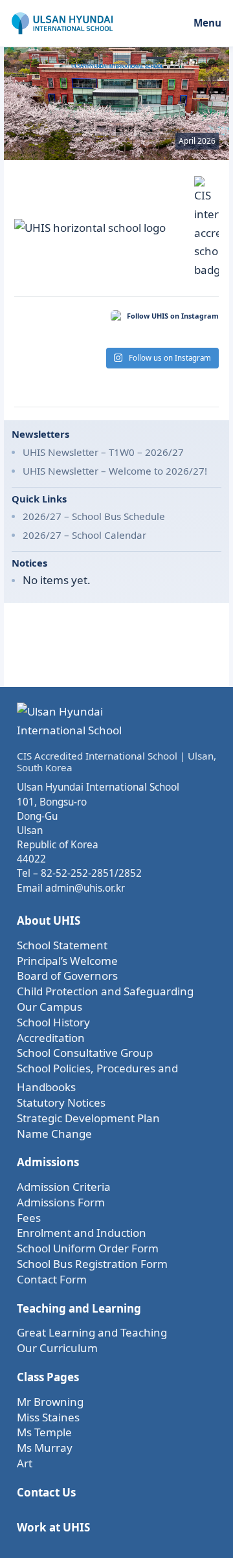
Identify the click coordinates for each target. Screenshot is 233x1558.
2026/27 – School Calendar (84, 534)
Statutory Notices (61, 1102)
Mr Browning (50, 1401)
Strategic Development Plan (88, 1118)
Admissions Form (61, 1202)
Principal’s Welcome (67, 960)
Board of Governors (67, 975)
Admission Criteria (64, 1186)
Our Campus (49, 1006)
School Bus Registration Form (92, 1263)
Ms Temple (44, 1432)
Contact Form (52, 1279)
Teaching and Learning (79, 1308)
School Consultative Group (85, 1052)
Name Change (54, 1133)
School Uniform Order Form (88, 1248)
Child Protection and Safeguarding (105, 991)
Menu (207, 22)
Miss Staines (48, 1417)
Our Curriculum (57, 1347)
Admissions (48, 1162)
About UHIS (48, 920)
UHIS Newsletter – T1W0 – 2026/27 (103, 452)
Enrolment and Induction (81, 1232)
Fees (29, 1217)
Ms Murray (44, 1447)
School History (53, 1022)
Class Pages (48, 1377)
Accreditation (51, 1037)
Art (24, 1463)
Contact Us (46, 1492)
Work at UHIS (53, 1527)
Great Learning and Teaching (92, 1332)
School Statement (62, 945)
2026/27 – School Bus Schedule (94, 516)
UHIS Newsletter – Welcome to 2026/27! (115, 470)
